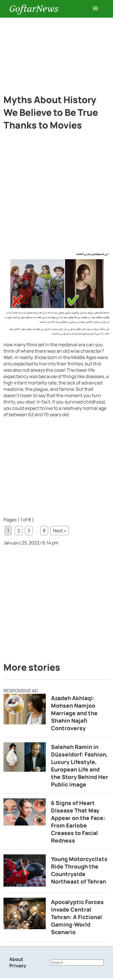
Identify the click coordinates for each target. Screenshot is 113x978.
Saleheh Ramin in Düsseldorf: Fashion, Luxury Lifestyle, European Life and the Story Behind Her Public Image (79, 765)
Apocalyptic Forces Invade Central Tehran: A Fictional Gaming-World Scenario (77, 917)
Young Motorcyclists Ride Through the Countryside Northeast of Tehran (79, 870)
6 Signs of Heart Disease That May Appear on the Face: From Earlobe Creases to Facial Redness (78, 821)
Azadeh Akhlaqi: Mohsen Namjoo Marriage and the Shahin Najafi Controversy (74, 713)
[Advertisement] (56, 52)
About (16, 959)
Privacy (17, 965)
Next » (59, 530)
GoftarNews (34, 9)
